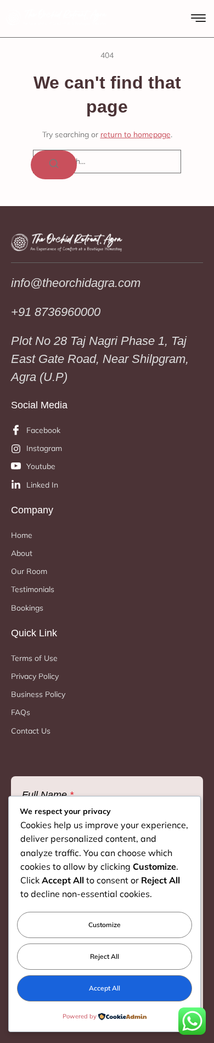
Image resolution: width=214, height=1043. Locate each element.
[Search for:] (107, 161)
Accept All (104, 988)
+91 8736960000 (55, 312)
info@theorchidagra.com (75, 283)
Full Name (48, 794)
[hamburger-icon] (198, 19)
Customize (104, 925)
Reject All (104, 956)
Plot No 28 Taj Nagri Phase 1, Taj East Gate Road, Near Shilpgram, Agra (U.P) (100, 359)
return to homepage (135, 134)
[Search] (54, 164)
